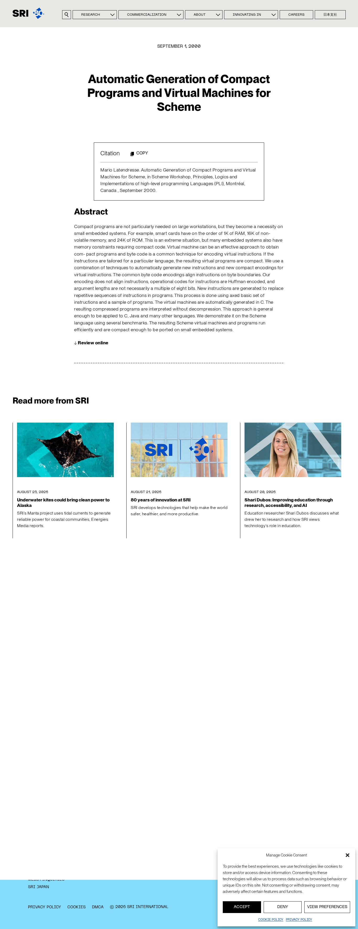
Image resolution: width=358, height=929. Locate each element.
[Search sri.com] (66, 14)
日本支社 (330, 14)
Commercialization (146, 14)
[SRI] (28, 13)
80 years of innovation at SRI (161, 499)
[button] (347, 855)
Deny (282, 907)
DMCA (98, 907)
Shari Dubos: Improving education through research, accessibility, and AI (289, 502)
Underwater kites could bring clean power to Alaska (63, 502)
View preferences (327, 907)
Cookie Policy (270, 919)
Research (90, 14)
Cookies (76, 907)
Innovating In (247, 14)
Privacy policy (299, 919)
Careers (296, 14)
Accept (242, 907)
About (199, 14)
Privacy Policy (44, 907)
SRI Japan (38, 887)
